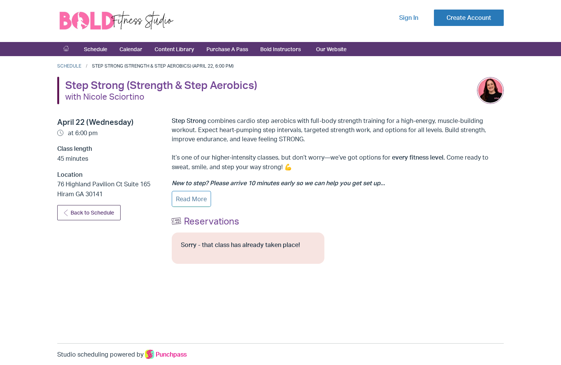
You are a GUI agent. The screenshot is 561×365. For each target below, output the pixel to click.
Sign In (408, 17)
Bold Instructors (280, 48)
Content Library (174, 48)
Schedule (95, 48)
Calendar (130, 48)
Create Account (469, 17)
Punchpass (171, 354)
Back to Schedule (92, 212)
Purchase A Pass (227, 48)
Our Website (331, 48)
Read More (191, 199)
